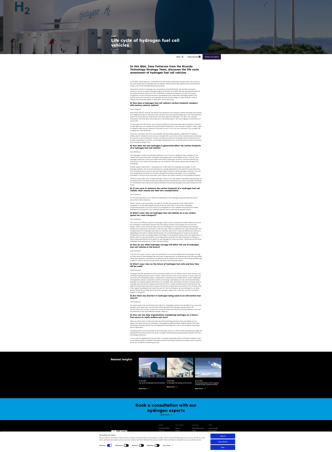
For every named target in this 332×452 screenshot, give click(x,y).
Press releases (213, 430)
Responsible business (198, 428)
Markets (177, 430)
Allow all (222, 436)
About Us (178, 428)
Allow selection (222, 441)
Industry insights (213, 428)
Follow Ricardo (193, 57)
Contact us (162, 430)
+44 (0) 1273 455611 (164, 428)
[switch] (126, 445)
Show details (167, 445)
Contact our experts (212, 57)
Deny (222, 447)
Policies (194, 430)
